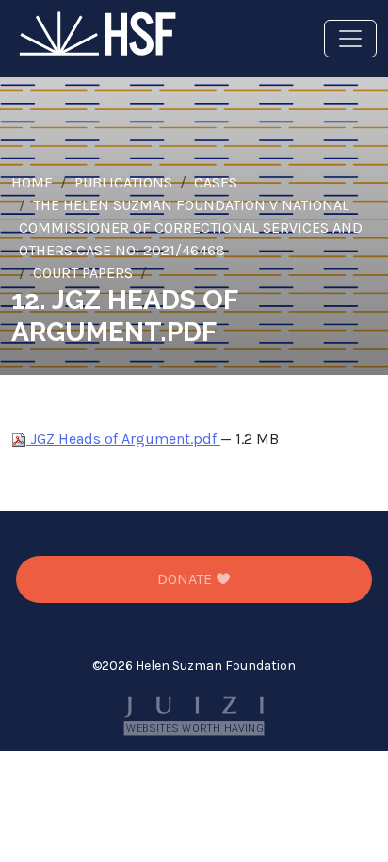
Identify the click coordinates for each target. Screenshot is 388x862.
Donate (186, 579)
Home (32, 182)
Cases (215, 182)
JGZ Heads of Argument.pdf (123, 438)
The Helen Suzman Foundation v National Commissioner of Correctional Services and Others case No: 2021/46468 (191, 227)
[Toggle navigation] (350, 38)
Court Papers (83, 273)
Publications (123, 182)
